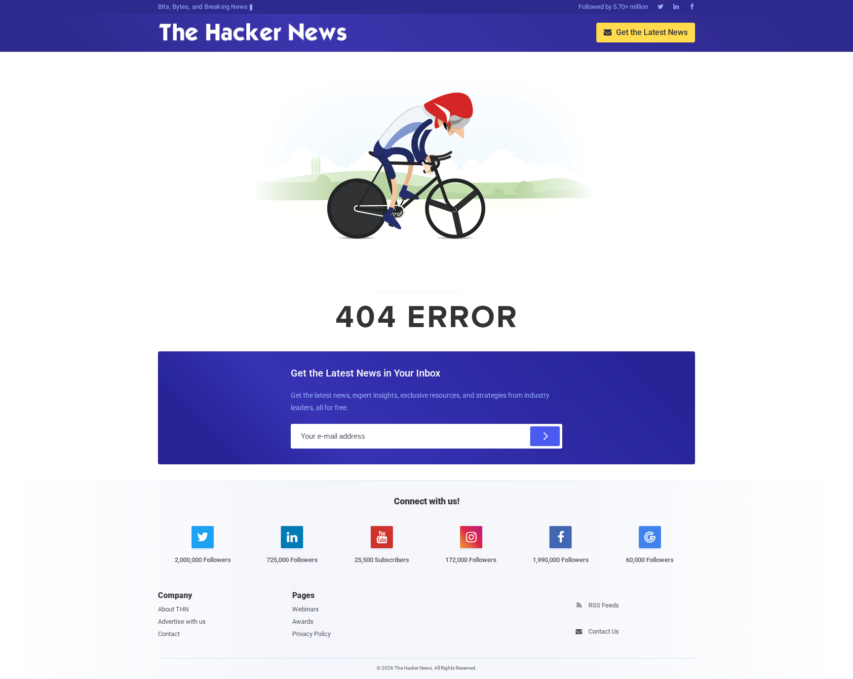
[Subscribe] (545, 436)
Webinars (305, 609)
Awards (302, 621)
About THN (173, 609)
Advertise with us (182, 621)
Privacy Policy (311, 634)
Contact (169, 634)
